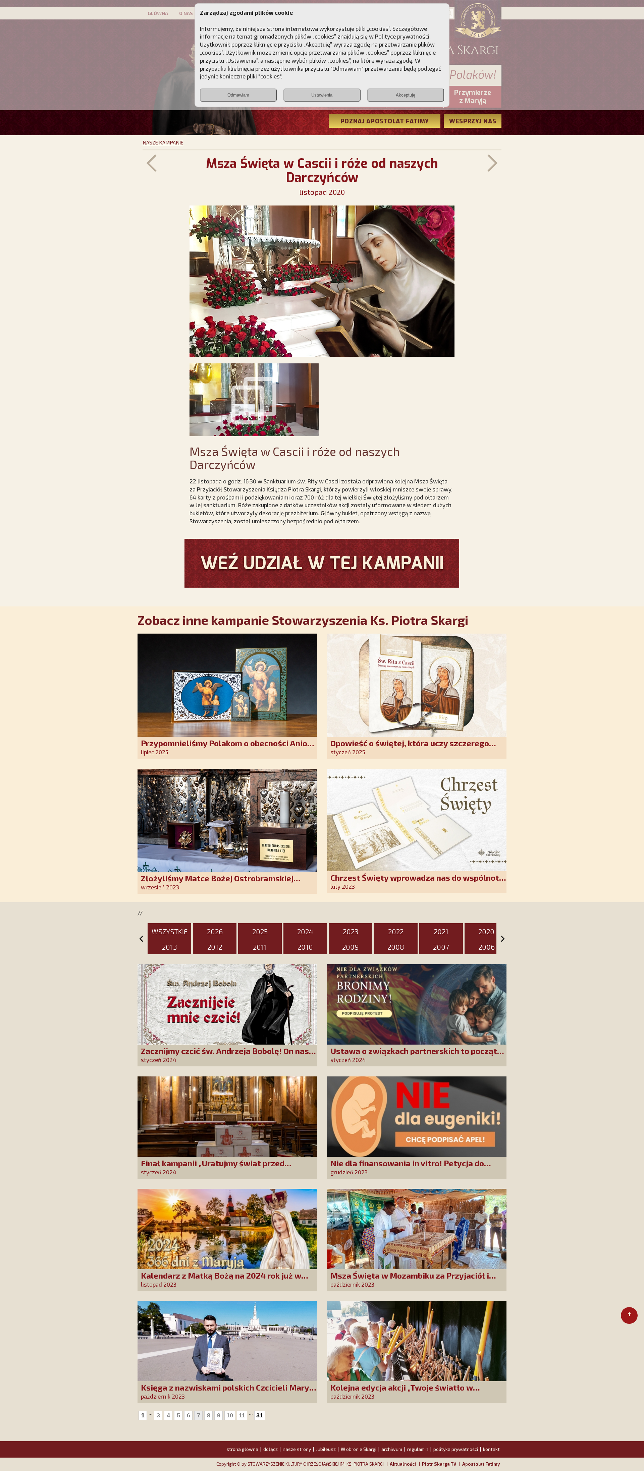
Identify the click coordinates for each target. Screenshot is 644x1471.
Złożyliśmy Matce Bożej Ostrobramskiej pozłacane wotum (217, 882)
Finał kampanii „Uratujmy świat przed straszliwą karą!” (212, 1167)
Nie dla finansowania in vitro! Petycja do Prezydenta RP (407, 1167)
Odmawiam (238, 95)
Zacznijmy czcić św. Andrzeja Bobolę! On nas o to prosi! (228, 1055)
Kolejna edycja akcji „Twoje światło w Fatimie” (401, 1392)
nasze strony (297, 1449)
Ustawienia (321, 95)
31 (259, 1415)
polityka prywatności (455, 1449)
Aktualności (403, 1464)
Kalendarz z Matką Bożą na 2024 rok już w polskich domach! (221, 1280)
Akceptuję (405, 95)
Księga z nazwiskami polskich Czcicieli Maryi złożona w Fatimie (226, 1392)
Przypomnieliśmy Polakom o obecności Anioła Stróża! (228, 747)
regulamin (417, 1449)
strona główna (242, 1449)
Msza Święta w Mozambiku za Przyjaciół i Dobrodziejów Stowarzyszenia (409, 1280)
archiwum (391, 1449)
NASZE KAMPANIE (163, 142)
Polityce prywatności (402, 36)
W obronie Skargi (358, 1449)
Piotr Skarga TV (439, 1464)
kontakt (491, 1449)
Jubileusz (326, 1449)
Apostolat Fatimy (481, 1464)
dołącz (270, 1449)
